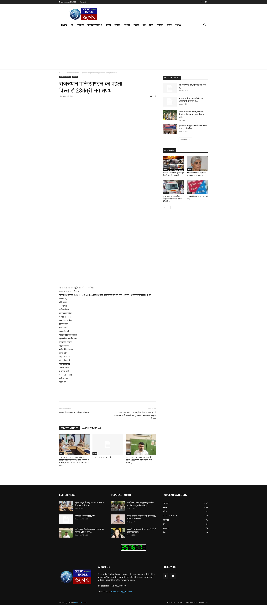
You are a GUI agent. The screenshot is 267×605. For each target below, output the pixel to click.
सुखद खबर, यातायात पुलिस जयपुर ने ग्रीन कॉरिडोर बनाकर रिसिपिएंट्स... (172, 198)
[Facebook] (201, 2)
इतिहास (136, 25)
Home (64, 25)
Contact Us (203, 602)
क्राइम (169, 25)
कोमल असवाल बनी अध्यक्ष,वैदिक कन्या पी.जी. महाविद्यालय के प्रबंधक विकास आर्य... (191, 114)
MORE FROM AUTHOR (91, 428)
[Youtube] (206, 2)
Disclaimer (171, 602)
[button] (204, 25)
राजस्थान (80, 25)
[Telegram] (117, 102)
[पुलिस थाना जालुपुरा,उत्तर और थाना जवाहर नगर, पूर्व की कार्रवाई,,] (170, 129)
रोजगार (108, 25)
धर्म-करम (127, 25)
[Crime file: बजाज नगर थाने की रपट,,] (197, 187)
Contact (83, 2)
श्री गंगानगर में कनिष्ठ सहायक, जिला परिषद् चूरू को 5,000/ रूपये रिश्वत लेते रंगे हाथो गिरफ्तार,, (139, 460)
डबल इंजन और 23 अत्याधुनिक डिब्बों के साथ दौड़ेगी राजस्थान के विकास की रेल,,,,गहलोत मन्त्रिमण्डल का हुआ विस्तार (135, 415)
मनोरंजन (160, 25)
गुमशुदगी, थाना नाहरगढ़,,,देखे (101, 457)
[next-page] (65, 471)
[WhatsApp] (97, 102)
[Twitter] (85, 102)
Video (178, 25)
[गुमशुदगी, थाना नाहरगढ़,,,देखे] (107, 444)
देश (72, 25)
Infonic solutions (80, 602)
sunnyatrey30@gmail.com (121, 591)
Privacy (180, 602)
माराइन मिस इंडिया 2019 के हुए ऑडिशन (74, 412)
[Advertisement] (133, 49)
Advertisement (191, 602)
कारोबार (117, 25)
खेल (144, 25)
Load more (184, 139)
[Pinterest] (91, 102)
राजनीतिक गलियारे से (94, 25)
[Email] (110, 102)
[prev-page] (61, 471)
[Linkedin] (104, 102)
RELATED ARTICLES (69, 428)
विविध (151, 25)
